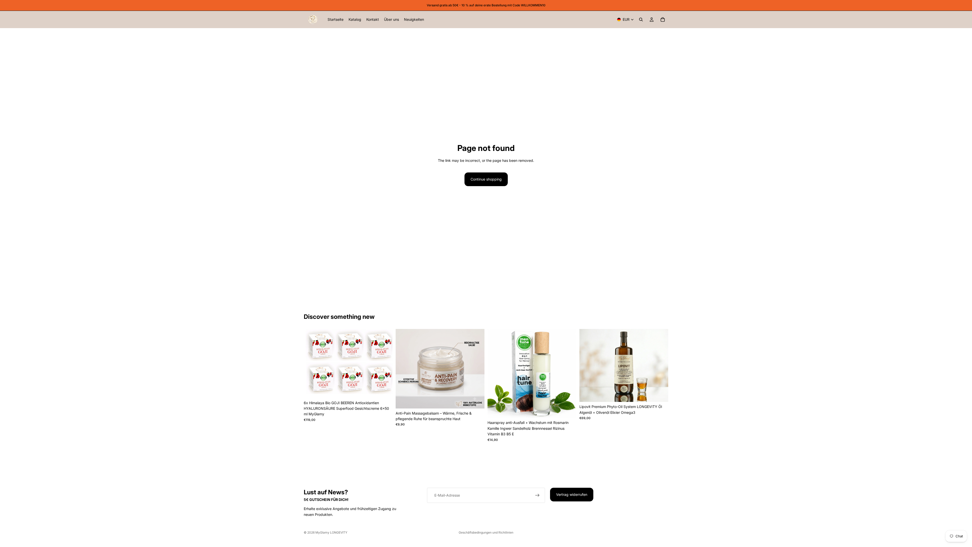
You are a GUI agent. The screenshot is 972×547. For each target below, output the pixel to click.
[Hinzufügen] (384, 390)
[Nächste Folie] (385, 363)
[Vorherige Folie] (311, 363)
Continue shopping (486, 179)
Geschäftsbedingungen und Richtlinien (486, 532)
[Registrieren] (537, 495)
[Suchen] (640, 19)
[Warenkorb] (662, 19)
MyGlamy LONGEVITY (331, 532)
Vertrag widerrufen (571, 494)
